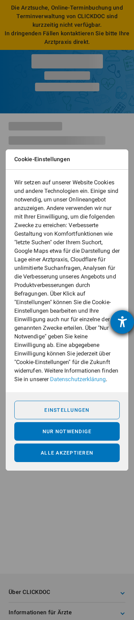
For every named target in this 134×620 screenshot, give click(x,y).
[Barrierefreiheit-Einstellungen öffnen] (122, 322)
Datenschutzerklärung (78, 379)
